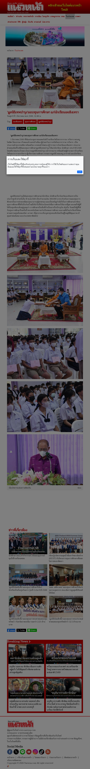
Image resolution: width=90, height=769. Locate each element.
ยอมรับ (79, 171)
